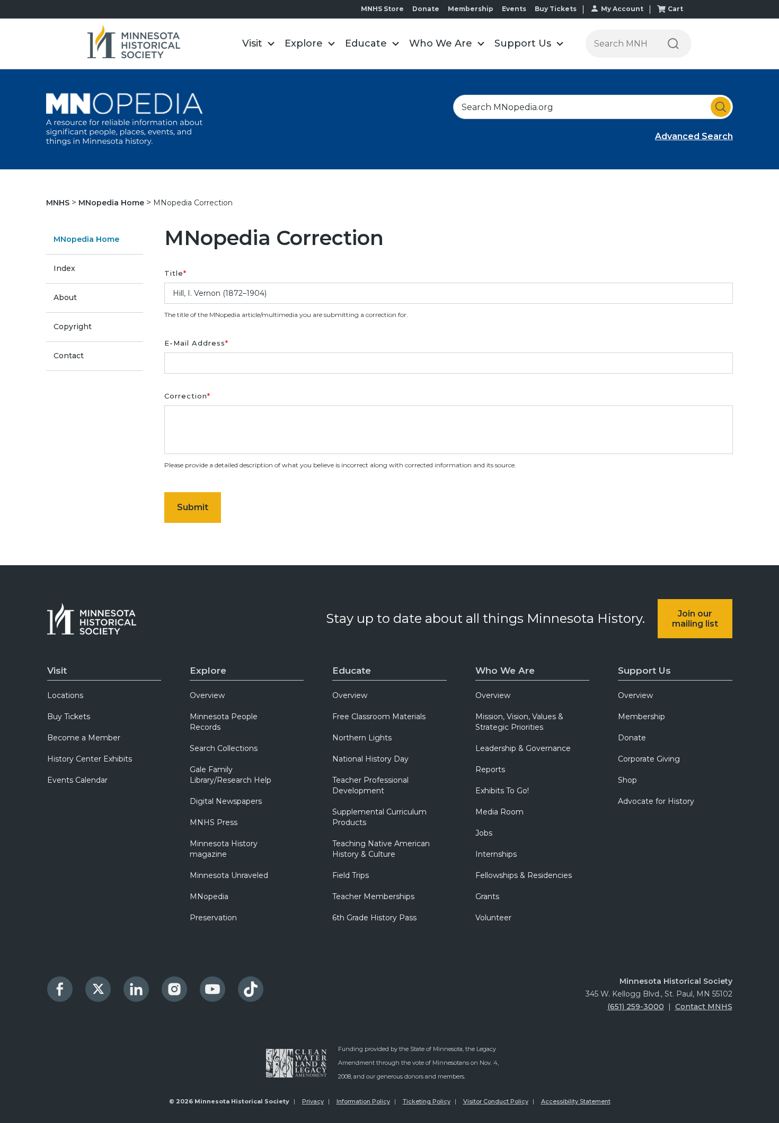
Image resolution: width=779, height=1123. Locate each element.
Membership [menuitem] (641, 716)
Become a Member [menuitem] (83, 737)
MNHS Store (382, 9)
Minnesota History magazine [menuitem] (224, 849)
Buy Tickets (556, 9)
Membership (470, 9)
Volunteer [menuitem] (493, 917)
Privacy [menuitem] (313, 1101)
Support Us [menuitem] (644, 670)
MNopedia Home (112, 202)
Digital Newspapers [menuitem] (226, 801)
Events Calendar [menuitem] (77, 780)
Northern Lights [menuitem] (362, 737)
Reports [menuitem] (490, 769)
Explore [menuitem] (208, 670)
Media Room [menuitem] (499, 812)
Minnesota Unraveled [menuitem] (229, 875)
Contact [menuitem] (69, 355)
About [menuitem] (65, 297)
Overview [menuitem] (207, 695)
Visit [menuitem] (57, 670)
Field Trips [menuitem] (350, 875)
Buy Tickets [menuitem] (68, 716)
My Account (622, 9)
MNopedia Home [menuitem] (86, 239)
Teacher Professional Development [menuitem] (370, 785)
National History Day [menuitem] (370, 759)
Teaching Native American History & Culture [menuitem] (381, 849)
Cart (675, 9)
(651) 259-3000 (635, 1006)
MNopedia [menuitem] (209, 896)
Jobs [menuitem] (483, 833)
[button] (258, 44)
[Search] (673, 44)
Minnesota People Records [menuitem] (224, 722)
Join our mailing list (695, 619)
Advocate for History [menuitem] (656, 801)
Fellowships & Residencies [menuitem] (523, 875)
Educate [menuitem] (351, 670)
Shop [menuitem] (627, 780)
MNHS (59, 202)
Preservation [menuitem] (213, 917)
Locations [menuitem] (65, 695)
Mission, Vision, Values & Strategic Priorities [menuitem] (519, 722)
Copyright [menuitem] (73, 326)
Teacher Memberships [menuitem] (373, 896)
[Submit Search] (721, 107)
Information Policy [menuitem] (363, 1101)
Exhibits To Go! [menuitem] (502, 790)
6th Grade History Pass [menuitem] (374, 917)
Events (514, 9)
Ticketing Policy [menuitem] (426, 1101)
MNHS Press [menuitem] (213, 822)
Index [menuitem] (64, 268)
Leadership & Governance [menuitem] (523, 748)
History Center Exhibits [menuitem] (89, 759)
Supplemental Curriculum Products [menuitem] (379, 817)
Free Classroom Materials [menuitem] (379, 716)
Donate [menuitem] (632, 737)
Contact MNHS (703, 1006)
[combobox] (593, 107)
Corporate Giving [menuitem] (649, 759)
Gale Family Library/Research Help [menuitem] (230, 775)
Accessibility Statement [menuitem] (575, 1101)
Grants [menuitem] (487, 896)
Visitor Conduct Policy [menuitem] (495, 1101)
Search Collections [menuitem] (224, 748)
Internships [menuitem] (496, 854)
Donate (425, 9)
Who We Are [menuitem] (505, 670)
